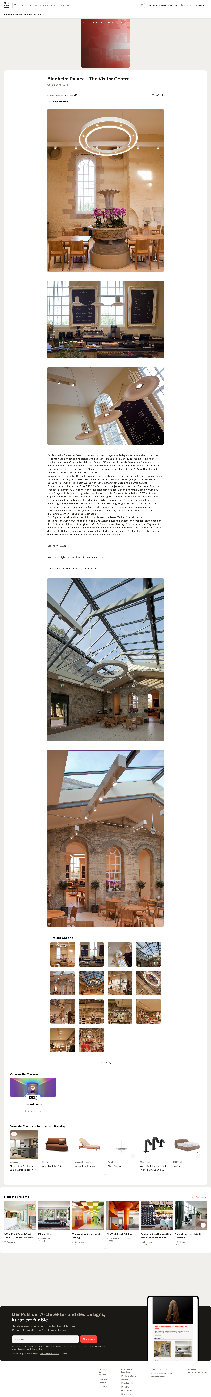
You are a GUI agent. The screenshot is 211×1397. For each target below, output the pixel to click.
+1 (133, 1156)
